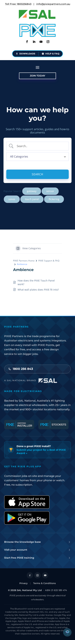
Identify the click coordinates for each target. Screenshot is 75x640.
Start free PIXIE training (19, 557)
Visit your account (15, 549)
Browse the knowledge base (22, 541)
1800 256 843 (23, 369)
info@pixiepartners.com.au (53, 4)
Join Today (37, 75)
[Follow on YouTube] (45, 575)
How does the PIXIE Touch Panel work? (36, 282)
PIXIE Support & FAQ (48, 260)
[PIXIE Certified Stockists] (53, 424)
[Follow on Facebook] (27, 41)
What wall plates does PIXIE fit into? (38, 289)
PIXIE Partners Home (24, 260)
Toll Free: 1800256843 (18, 4)
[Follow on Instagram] (48, 41)
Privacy (23, 583)
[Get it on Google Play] (27, 518)
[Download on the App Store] (27, 502)
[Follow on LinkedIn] (34, 41)
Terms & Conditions (44, 583)
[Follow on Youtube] (41, 41)
